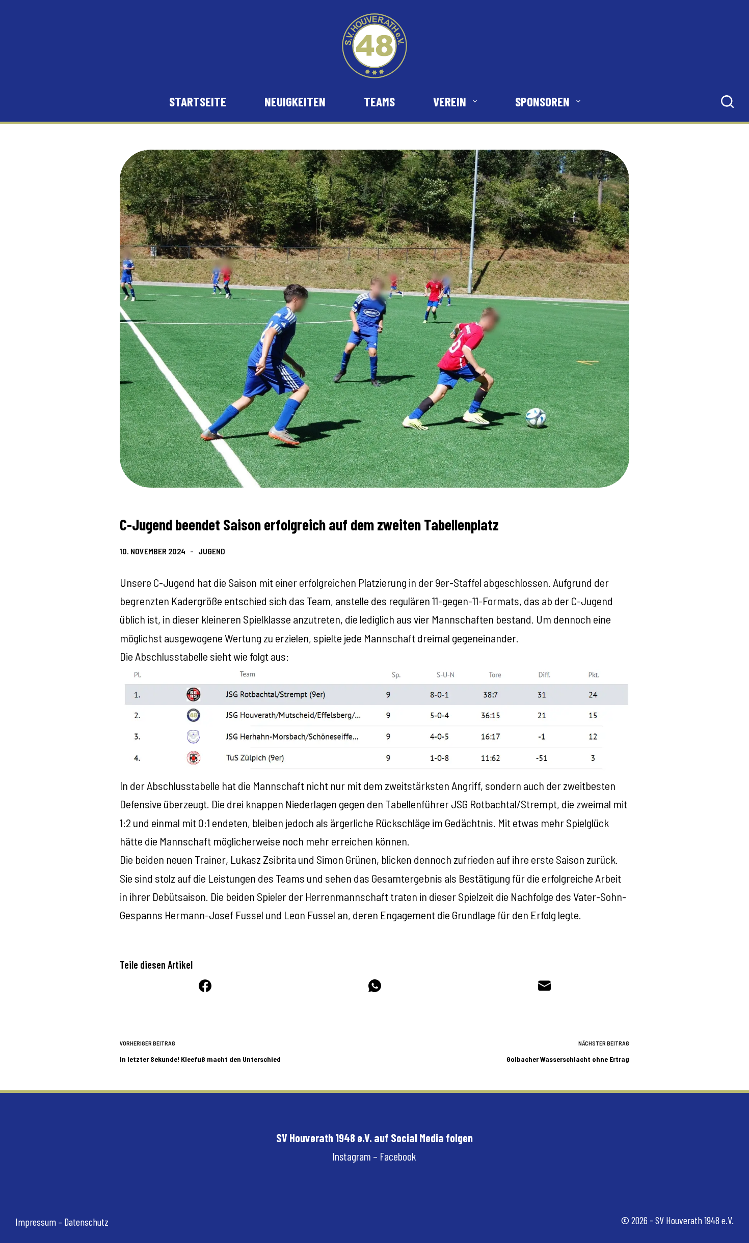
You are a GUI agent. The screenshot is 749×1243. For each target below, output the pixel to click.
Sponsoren (542, 101)
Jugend (211, 551)
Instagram (351, 1156)
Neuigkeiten (295, 101)
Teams (379, 101)
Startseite (197, 101)
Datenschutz (86, 1222)
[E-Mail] (544, 986)
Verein (449, 101)
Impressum (35, 1222)
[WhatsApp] (375, 986)
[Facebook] (205, 986)
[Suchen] (727, 101)
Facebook (398, 1156)
